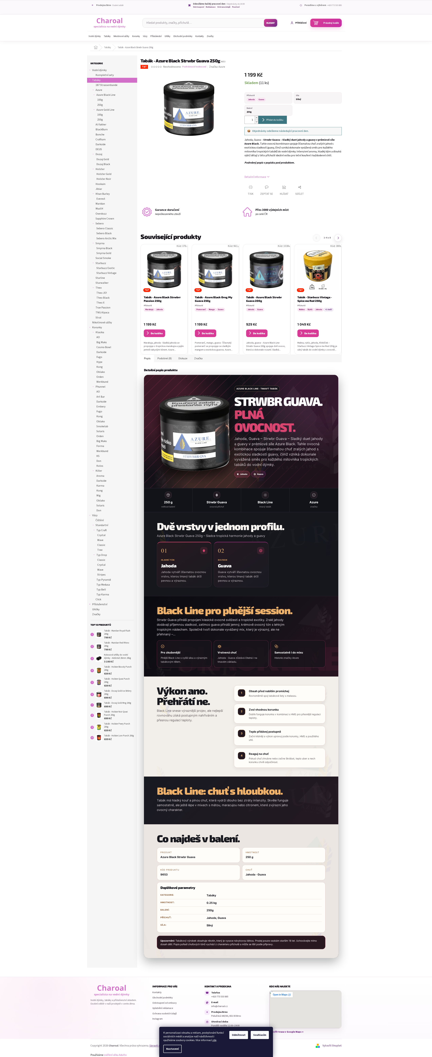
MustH (99, 208)
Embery (100, 406)
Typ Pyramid (103, 580)
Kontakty (157, 992)
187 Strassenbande (106, 85)
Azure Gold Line (105, 110)
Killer (99, 471)
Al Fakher (101, 124)
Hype (99, 362)
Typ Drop (101, 555)
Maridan (100, 204)
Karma (100, 486)
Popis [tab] (147, 358)
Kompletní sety (105, 75)
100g (100, 100)
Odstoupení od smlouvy (164, 1003)
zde (214, 1040)
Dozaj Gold (102, 159)
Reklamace (211, 7)
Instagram (157, 1019)
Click (98, 599)
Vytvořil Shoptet (332, 1046)
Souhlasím (259, 1035)
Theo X (100, 303)
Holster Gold (103, 174)
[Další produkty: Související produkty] (338, 238)
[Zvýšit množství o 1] (256, 118)
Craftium (101, 139)
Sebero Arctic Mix (106, 238)
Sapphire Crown (105, 218)
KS (97, 456)
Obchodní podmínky (162, 997)
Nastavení (172, 1049)
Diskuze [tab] (182, 358)
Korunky (97, 327)
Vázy (94, 515)
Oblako (100, 372)
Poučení (236, 7)
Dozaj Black (103, 164)
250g (100, 105)
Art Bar (100, 397)
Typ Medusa (103, 585)
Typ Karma (102, 594)
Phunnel (100, 387)
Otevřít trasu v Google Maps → (286, 1032)
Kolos (99, 466)
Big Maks (101, 342)
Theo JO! (101, 293)
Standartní (102, 525)
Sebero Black (104, 233)
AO (98, 337)
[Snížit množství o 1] (256, 122)
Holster (100, 169)
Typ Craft (101, 530)
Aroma (100, 476)
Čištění (100, 520)
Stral (98, 317)
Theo (99, 288)
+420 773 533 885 (219, 996)
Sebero (100, 223)
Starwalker (102, 283)
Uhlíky (95, 609)
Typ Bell (101, 589)
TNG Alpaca (102, 312)
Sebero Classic (104, 228)
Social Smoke (103, 258)
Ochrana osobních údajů (164, 1013)
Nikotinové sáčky (102, 322)
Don (98, 461)
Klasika (100, 332)
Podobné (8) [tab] (164, 358)
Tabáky (96, 80)
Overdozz (101, 214)
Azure (99, 90)
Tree (100, 550)
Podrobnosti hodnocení (194, 66)
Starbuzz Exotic (105, 268)
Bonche (100, 134)
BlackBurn (102, 129)
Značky (96, 614)
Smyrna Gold (103, 253)
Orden (100, 377)
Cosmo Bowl (103, 347)
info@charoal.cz (219, 1006)
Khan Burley (103, 194)
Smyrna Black (104, 248)
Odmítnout (238, 1035)
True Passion (103, 307)
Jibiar (99, 189)
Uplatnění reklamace (162, 1008)
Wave (100, 540)
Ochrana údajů (223, 7)
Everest (100, 199)
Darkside (101, 144)
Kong (99, 367)
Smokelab (102, 426)
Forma (100, 446)
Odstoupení (198, 7)
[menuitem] (94, 36)
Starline (100, 278)
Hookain (100, 184)
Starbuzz (101, 263)
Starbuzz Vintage (106, 273)
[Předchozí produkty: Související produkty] (316, 238)
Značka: (217, 67)
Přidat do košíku (274, 119)
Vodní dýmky (99, 70)
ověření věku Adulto (115, 1055)
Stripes (101, 575)
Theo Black (102, 298)
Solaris (100, 431)
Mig (98, 495)
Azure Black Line (105, 95)
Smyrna (100, 243)
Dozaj (99, 154)
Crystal (101, 535)
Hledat (270, 23)
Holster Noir (103, 179)
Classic (101, 545)
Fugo (99, 357)
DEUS (99, 149)
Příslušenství (99, 604)
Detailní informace (255, 177)
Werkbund (102, 382)
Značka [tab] (198, 358)
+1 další (328, 309)
